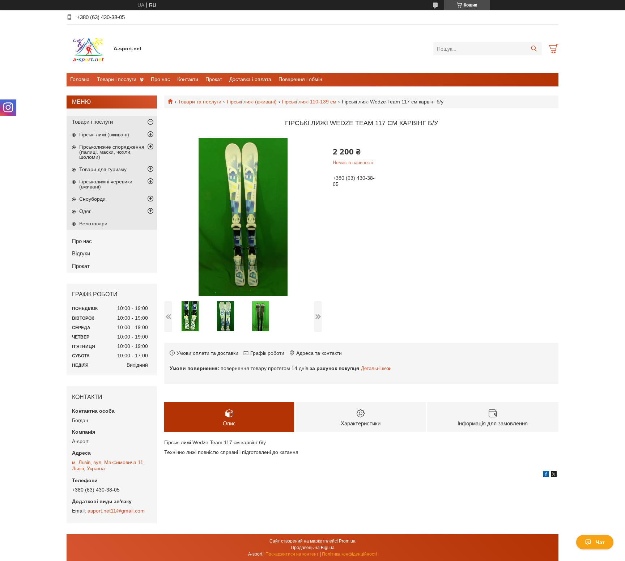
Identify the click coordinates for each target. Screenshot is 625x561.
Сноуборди (92, 199)
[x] (554, 475)
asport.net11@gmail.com (116, 511)
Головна (80, 79)
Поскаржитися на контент (292, 554)
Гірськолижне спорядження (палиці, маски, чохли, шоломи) (111, 152)
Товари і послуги (116, 79)
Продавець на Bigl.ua (313, 547)
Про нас (160, 79)
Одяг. (85, 211)
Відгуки (81, 253)
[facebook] (546, 475)
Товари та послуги (199, 102)
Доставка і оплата (250, 79)
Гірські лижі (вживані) (252, 102)
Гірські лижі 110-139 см (309, 102)
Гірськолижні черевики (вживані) (105, 184)
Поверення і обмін (300, 79)
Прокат (213, 79)
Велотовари (93, 223)
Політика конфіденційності (349, 554)
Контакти (187, 79)
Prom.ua (347, 541)
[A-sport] (88, 48)
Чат (600, 542)
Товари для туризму (103, 169)
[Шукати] (534, 48)
